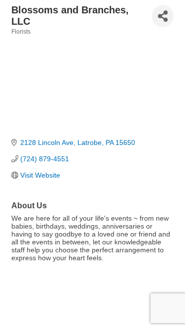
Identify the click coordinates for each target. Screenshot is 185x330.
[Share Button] (163, 16)
